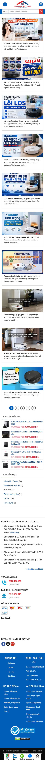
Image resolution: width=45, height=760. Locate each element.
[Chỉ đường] (14, 532)
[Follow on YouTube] (12, 644)
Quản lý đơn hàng (11, 707)
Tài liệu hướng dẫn (11, 494)
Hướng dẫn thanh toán (33, 708)
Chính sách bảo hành (34, 721)
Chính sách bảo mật (34, 691)
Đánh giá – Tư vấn (11, 481)
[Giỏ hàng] (41, 4)
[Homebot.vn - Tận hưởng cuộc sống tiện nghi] (22, 4)
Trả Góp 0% (31, 671)
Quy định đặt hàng (33, 703)
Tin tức (6, 498)
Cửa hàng (11, 676)
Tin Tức (11, 672)
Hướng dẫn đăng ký (12, 698)
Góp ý (6, 711)
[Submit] (41, 11)
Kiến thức (8, 490)
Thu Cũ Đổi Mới (32, 675)
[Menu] (5, 4)
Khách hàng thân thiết (35, 667)
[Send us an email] (8, 644)
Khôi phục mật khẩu (12, 703)
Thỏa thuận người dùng (33, 697)
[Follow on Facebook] (3, 644)
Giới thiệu (11, 663)
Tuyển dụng (8, 503)
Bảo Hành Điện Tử (33, 680)
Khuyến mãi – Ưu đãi (12, 486)
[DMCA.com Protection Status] (22, 738)
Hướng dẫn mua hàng (10, 692)
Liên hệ (10, 668)
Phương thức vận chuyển (33, 715)
